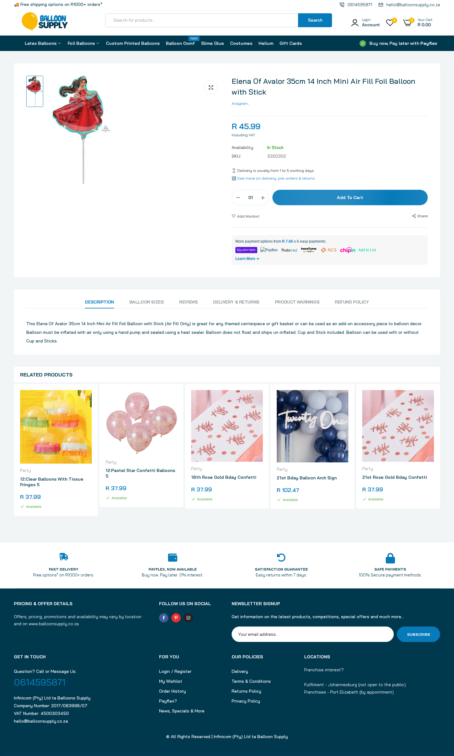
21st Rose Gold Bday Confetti (394, 477)
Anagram (240, 103)
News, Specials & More (181, 711)
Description (99, 302)
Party (25, 470)
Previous (14, 456)
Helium (266, 43)
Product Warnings (297, 302)
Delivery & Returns (236, 302)
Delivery (240, 671)
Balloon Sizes (146, 302)
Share (422, 216)
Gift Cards (291, 43)
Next (440, 456)
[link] (86, 400)
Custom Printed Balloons (133, 43)
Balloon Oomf (180, 41)
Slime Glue (212, 43)
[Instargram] (188, 617)
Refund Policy (352, 302)
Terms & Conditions (251, 681)
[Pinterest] (176, 617)
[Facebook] (163, 617)
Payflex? (168, 701)
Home (19, 57)
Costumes (241, 43)
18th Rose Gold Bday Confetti (223, 477)
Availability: (243, 147)
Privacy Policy (246, 701)
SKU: (236, 156)
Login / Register (175, 671)
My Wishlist (170, 681)
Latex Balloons (41, 43)
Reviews (188, 302)
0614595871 (39, 682)
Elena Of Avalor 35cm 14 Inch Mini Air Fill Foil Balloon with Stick (323, 86)
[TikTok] (200, 617)
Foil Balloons (82, 43)
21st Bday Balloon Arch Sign (307, 478)
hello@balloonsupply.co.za (41, 721)
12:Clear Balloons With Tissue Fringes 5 (51, 481)
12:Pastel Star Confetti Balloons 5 (140, 473)
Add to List (367, 250)
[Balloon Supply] (45, 22)
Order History (172, 691)
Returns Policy (246, 691)
